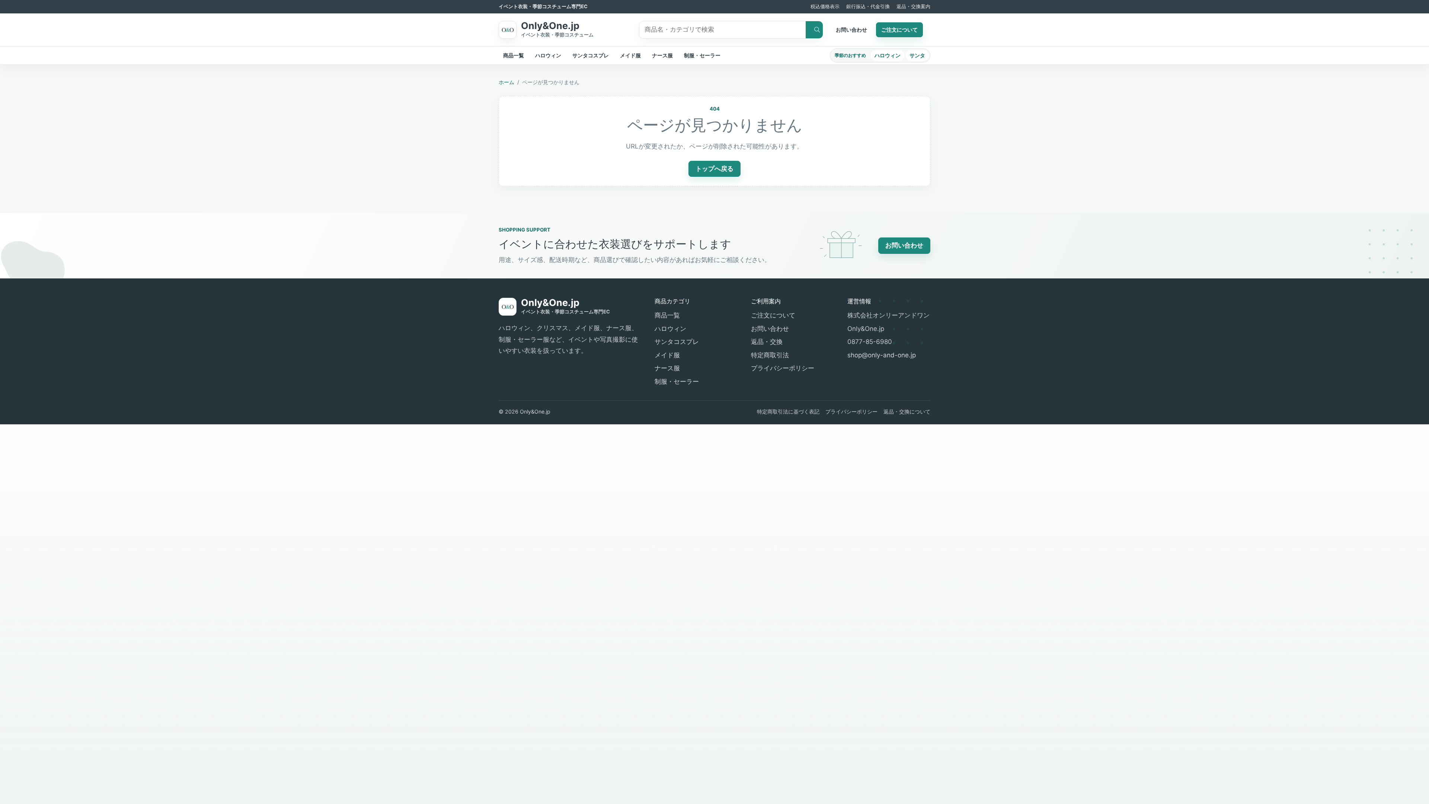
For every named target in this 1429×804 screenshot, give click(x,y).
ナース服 (662, 55)
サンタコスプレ (590, 55)
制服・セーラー (702, 55)
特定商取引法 (770, 355)
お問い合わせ (851, 29)
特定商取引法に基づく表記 (788, 411)
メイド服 (630, 55)
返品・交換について (906, 411)
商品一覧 (513, 55)
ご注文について (899, 29)
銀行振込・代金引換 (868, 6)
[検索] (814, 29)
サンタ (917, 55)
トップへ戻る (714, 168)
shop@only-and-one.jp (881, 355)
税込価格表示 (825, 6)
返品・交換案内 (913, 6)
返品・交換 (767, 341)
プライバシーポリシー (782, 368)
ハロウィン (548, 55)
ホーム (506, 82)
